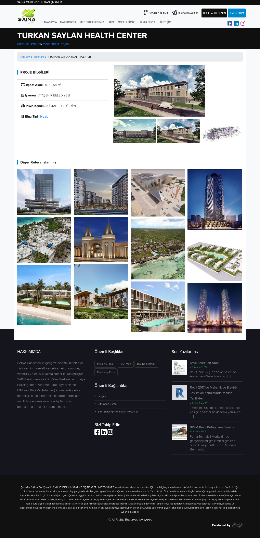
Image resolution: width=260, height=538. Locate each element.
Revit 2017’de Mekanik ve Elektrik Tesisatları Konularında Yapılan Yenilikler (213, 393)
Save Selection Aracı (204, 362)
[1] (134, 130)
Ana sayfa (26, 57)
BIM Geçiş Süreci (107, 404)
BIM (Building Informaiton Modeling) (118, 412)
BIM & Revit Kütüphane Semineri (213, 427)
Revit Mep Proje (106, 372)
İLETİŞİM (165, 22)
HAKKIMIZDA (68, 22)
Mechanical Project (56, 43)
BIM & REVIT (147, 22)
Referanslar (40, 57)
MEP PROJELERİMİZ (92, 22)
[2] (178, 130)
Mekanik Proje (105, 364)
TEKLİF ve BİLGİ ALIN (214, 13)
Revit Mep (125, 364)
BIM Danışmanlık (146, 364)
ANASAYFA (50, 22)
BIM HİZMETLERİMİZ (122, 22)
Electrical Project (29, 43)
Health (45, 116)
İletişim (102, 396)
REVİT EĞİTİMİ (237, 13)
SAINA (148, 520)
